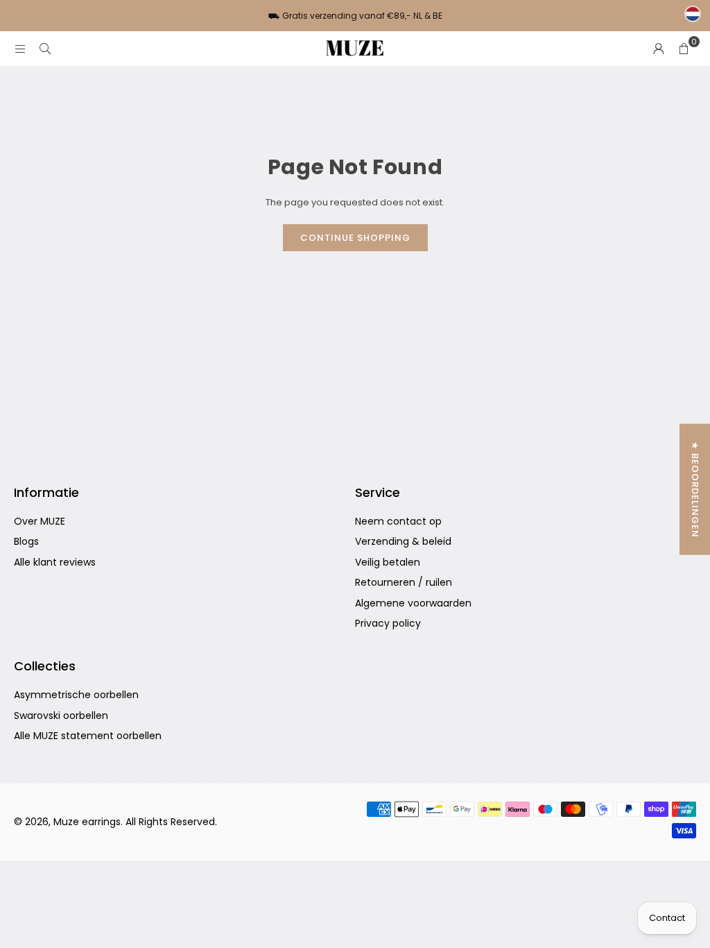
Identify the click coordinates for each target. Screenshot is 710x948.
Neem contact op (398, 521)
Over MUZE (39, 521)
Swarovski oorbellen (61, 715)
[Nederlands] (693, 14)
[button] (683, 48)
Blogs (26, 541)
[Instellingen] (658, 48)
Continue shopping (355, 237)
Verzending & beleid (403, 541)
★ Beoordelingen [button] (695, 489)
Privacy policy (388, 623)
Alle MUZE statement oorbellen (88, 736)
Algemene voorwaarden (413, 603)
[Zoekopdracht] (45, 48)
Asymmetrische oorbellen (76, 695)
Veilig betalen (387, 562)
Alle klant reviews (55, 562)
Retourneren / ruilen (403, 582)
